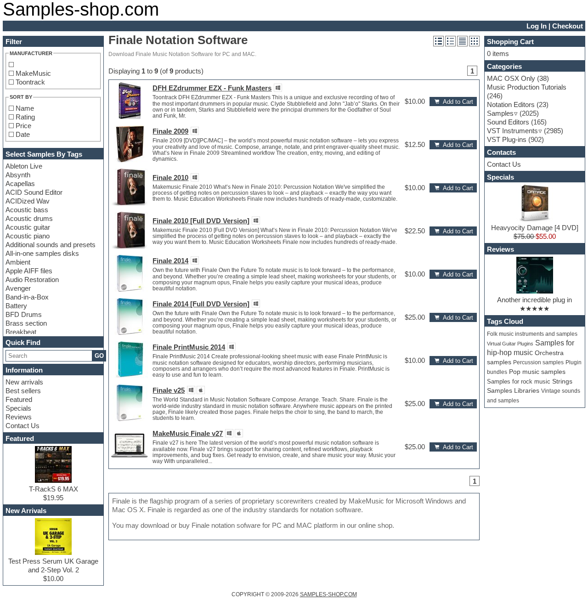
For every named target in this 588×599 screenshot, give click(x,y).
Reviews (19, 417)
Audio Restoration (32, 279)
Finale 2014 (170, 261)
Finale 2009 (170, 131)
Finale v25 (169, 390)
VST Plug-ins (506, 139)
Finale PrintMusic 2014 (189, 347)
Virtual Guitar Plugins (510, 343)
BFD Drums (24, 314)
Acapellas (20, 183)
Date (23, 134)
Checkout (567, 26)
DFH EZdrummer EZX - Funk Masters (212, 88)
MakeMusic (33, 73)
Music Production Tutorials (526, 87)
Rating (25, 117)
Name (25, 108)
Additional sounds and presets (51, 245)
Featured (19, 399)
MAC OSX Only (511, 78)
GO (99, 355)
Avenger (18, 288)
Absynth (18, 175)
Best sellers (23, 391)
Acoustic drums (29, 218)
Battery (16, 306)
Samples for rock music (518, 381)
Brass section (26, 323)
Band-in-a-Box (27, 297)
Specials (18, 408)
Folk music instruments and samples (532, 334)
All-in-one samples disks (42, 253)
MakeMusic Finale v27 (188, 433)
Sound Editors (508, 122)
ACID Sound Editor (34, 192)
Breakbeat (21, 332)
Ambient (18, 262)
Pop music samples (537, 371)
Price (23, 126)
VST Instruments (512, 131)
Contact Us (23, 425)
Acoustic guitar (28, 227)
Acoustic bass (27, 210)
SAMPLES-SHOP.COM (328, 594)
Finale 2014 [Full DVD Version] (201, 304)
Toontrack (30, 82)
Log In (536, 26)
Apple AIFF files (29, 271)
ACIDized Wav (28, 201)
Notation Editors (511, 104)
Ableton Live (24, 166)
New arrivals (24, 382)
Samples (500, 113)
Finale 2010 (170, 177)
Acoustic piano (28, 236)
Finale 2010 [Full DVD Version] (201, 221)
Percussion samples (538, 362)
